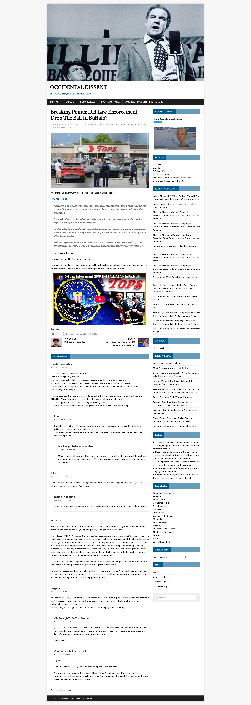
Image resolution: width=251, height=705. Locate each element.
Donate (70, 102)
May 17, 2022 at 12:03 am (66, 450)
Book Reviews (87, 102)
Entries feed (159, 577)
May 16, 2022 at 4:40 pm (59, 476)
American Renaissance (163, 493)
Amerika (157, 496)
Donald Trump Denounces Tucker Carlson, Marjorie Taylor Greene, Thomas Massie (172, 419)
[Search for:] (176, 597)
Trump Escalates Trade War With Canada (172, 397)
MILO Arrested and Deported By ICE (170, 367)
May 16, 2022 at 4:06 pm (62, 420)
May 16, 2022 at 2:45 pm (59, 367)
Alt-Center (92, 124)
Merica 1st (158, 519)
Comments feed (161, 581)
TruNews (157, 535)
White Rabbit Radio (162, 541)
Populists (123, 124)
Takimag (157, 525)
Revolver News (160, 522)
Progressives (134, 124)
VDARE (156, 538)
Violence (65, 127)
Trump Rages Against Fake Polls (168, 363)
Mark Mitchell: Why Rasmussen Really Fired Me (175, 426)
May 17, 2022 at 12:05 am (62, 621)
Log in (156, 572)
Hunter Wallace (76, 124)
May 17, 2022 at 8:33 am (62, 654)
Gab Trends (158, 509)
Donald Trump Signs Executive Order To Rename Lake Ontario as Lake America (176, 215)
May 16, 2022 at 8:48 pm (59, 591)
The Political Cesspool (163, 532)
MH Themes (87, 698)
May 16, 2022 (60, 124)
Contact (55, 102)
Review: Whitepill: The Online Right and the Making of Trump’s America (176, 197)
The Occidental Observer (164, 528)
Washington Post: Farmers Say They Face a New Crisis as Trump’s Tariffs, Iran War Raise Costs (175, 288)
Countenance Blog (161, 502)
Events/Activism (110, 102)
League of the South (163, 515)
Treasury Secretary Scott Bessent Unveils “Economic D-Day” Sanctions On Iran (173, 403)
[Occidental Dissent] (125, 79)
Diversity (107, 124)
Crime (100, 124)
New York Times (59, 198)
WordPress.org (160, 586)
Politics (115, 124)
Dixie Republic (159, 506)
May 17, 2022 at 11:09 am (62, 500)
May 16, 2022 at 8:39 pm (59, 520)
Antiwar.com (159, 499)
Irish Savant (158, 512)
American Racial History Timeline (144, 102)
